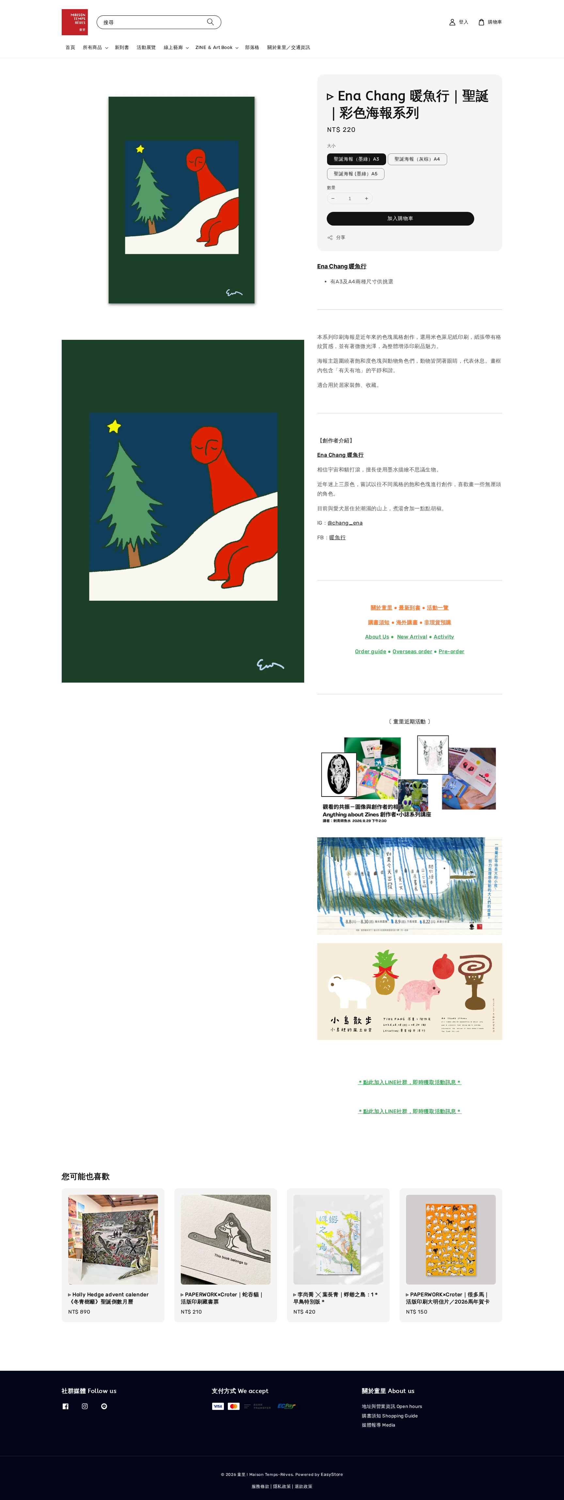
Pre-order (451, 651)
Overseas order (412, 651)
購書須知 (379, 622)
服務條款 (261, 1486)
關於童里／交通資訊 (288, 47)
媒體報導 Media (379, 1425)
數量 (331, 187)
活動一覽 (437, 608)
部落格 (252, 47)
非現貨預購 (437, 622)
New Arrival (412, 637)
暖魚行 (337, 537)
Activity (444, 637)
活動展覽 (146, 47)
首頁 (70, 47)
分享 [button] (341, 237)
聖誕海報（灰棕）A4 (417, 159)
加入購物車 (400, 218)
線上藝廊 (173, 47)
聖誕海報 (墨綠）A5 (356, 174)
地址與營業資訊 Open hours (392, 1406)
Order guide (370, 651)
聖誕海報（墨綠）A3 (356, 159)
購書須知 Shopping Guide (390, 1416)
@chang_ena (345, 523)
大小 (331, 145)
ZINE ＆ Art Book (214, 47)
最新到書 (409, 608)
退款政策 (304, 1486)
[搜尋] (210, 22)
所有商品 (92, 47)
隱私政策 (282, 1486)
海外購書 (407, 622)
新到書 (122, 47)
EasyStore (332, 1474)
